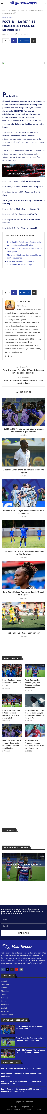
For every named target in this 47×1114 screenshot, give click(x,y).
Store (39, 1109)
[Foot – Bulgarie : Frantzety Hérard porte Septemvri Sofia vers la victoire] (35, 730)
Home (4, 10)
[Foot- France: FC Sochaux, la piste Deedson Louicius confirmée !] (35, 670)
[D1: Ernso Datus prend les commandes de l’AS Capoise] (23, 452)
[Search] (44, 3)
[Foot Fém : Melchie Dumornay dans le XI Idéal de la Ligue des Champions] (23, 575)
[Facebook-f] (3, 969)
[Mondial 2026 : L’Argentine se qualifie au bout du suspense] (23, 493)
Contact (30, 1109)
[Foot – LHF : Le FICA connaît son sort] (23, 616)
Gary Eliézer (14, 34)
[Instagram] (12, 969)
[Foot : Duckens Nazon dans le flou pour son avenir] (12, 670)
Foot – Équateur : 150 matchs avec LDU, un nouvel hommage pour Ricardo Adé (34, 714)
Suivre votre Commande (15, 1109)
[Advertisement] (23, 52)
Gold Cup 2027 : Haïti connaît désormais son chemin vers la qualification (11, 744)
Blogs (14, 10)
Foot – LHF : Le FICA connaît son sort (23, 633)
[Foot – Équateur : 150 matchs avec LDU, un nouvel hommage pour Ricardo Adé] (35, 700)
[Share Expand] (33, 40)
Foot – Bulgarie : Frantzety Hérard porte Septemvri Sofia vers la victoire (34, 744)
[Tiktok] (21, 969)
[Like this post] (15, 40)
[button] (5, 867)
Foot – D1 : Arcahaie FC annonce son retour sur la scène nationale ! (11, 714)
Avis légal (13, 1106)
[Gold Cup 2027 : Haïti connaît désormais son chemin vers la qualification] (23, 412)
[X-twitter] (7, 969)
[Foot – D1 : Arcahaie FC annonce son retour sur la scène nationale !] (12, 700)
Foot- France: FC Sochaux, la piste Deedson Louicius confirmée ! (32, 684)
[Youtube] (16, 969)
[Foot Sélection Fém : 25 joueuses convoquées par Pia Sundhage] (23, 534)
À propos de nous (26, 1106)
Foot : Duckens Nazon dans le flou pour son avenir (11, 682)
